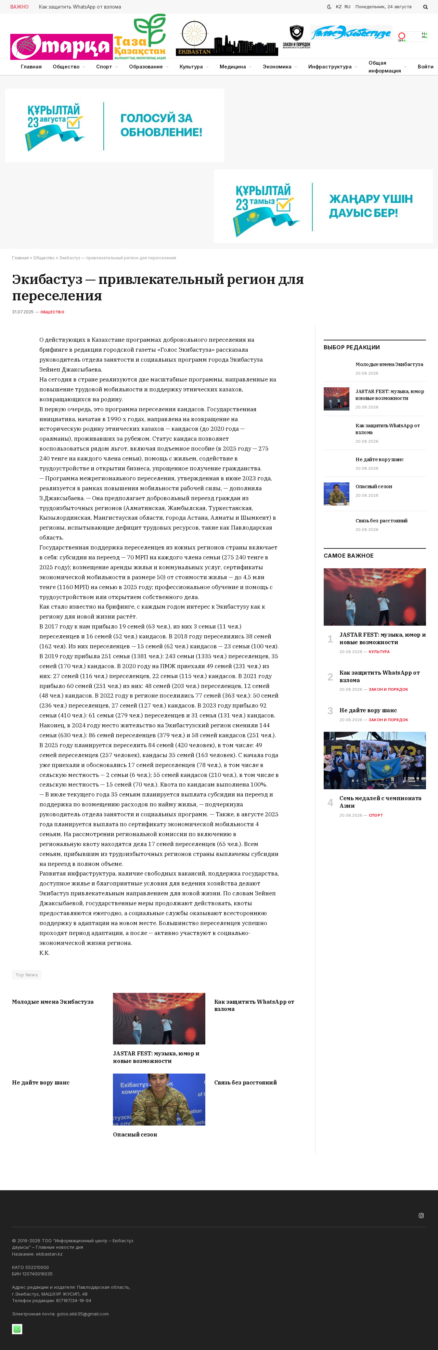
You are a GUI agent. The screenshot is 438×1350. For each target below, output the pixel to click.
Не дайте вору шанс (40, 1082)
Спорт (104, 66)
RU (347, 6)
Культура (191, 66)
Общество (66, 66)
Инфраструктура (330, 66)
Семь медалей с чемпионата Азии (380, 802)
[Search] (425, 7)
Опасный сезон (135, 1134)
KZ (339, 6)
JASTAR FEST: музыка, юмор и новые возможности (156, 1057)
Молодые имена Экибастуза (52, 1001)
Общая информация (385, 67)
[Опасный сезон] (159, 1099)
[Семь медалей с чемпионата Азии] (375, 760)
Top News (26, 974)
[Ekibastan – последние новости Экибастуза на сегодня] (227, 37)
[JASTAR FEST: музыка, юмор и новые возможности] (159, 1018)
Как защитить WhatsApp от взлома (80, 7)
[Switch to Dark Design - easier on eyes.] (329, 6)
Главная (31, 66)
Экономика (277, 66)
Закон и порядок (388, 689)
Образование (146, 66)
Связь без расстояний (245, 1082)
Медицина (233, 66)
